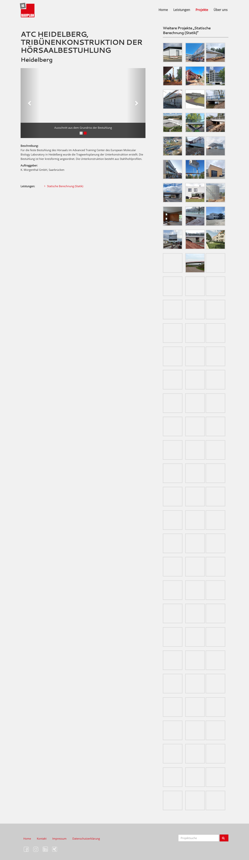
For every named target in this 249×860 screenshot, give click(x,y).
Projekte (202, 9)
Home (163, 9)
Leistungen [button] (181, 9)
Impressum (59, 838)
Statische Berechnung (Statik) (65, 186)
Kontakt (41, 838)
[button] (30, 103)
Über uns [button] (221, 9)
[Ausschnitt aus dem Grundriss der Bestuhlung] (83, 103)
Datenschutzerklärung (86, 838)
